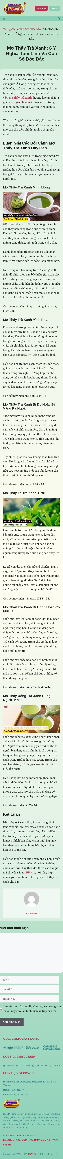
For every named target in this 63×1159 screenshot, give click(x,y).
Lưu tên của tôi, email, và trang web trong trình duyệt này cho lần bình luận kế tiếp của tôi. (33, 1009)
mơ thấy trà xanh (20, 97)
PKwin (30, 872)
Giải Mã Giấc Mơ (30, 29)
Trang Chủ (9, 29)
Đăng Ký (54, 8)
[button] (59, 18)
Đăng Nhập (41, 8)
